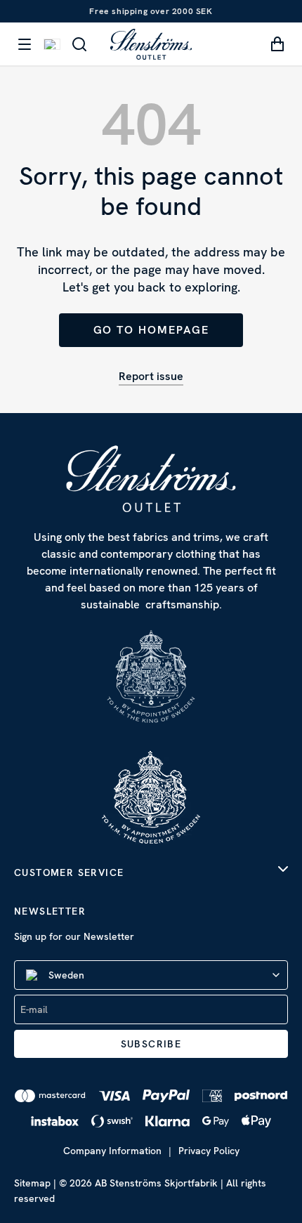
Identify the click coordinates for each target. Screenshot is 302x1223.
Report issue (151, 376)
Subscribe (151, 1044)
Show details (227, 665)
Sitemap (32, 1183)
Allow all (151, 709)
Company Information (112, 1150)
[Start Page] (151, 44)
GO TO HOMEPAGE (151, 329)
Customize (143, 755)
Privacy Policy (208, 1150)
